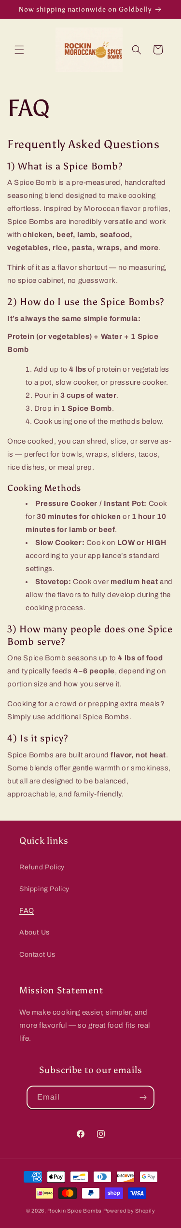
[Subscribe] (142, 1097)
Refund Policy (42, 867)
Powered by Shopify (129, 1211)
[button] (19, 49)
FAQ (26, 910)
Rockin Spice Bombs (74, 1211)
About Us (34, 932)
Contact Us (37, 954)
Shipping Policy (44, 889)
